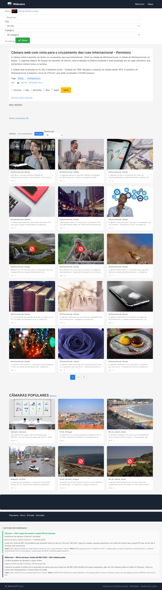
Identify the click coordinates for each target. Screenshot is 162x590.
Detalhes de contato (148, 586)
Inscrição (40, 515)
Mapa (150, 4)
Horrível (17, 90)
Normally (37, 90)
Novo (22, 515)
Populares (14, 515)
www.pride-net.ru (36, 83)
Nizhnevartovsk (34, 78)
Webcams (139, 4)
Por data (38, 134)
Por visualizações (25, 134)
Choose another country (28, 11)
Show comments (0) (18, 118)
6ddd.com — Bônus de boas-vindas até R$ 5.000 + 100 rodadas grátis (35, 557)
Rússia (20, 78)
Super (56, 90)
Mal (27, 90)
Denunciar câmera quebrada (21, 98)
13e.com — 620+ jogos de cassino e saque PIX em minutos (30, 533)
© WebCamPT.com (14, 586)
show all (53, 396)
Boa (47, 90)
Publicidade (134, 586)
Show (24, 40)
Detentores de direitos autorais (115, 586)
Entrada (30, 515)
